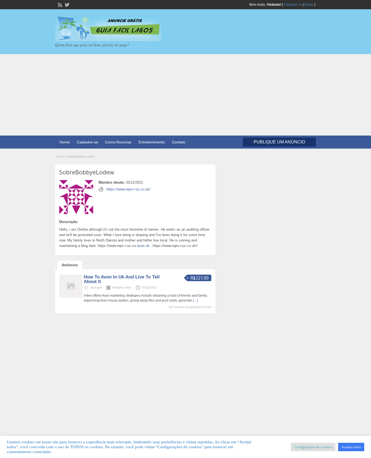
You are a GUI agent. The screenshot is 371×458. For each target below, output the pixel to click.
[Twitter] (66, 4)
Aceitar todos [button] (351, 447)
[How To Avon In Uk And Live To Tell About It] (70, 297)
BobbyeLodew (121, 287)
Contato (179, 142)
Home (64, 142)
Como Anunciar (118, 142)
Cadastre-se (293, 5)
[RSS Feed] (59, 4)
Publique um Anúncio (279, 142)
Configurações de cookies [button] (313, 447)
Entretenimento (152, 142)
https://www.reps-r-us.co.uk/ (128, 189)
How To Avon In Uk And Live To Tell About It (122, 279)
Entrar (308, 5)
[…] (195, 300)
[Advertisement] (185, 95)
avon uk (143, 246)
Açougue (96, 287)
